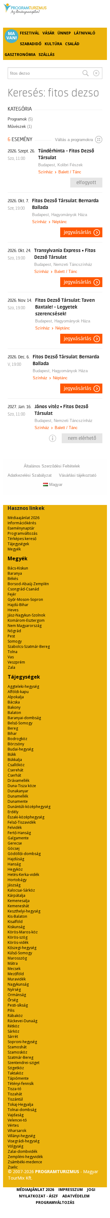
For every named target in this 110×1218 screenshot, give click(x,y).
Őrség (13, 1000)
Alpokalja (16, 697)
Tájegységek (18, 543)
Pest (11, 636)
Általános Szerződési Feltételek (52, 466)
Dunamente (18, 801)
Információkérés (22, 523)
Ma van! (11, 35)
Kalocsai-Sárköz (21, 890)
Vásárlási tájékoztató (77, 475)
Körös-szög (18, 937)
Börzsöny (16, 744)
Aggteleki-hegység (23, 686)
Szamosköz (17, 1052)
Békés (13, 578)
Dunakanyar (18, 791)
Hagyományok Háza (69, 214)
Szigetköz (16, 1067)
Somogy (15, 641)
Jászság (14, 885)
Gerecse (15, 843)
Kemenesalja (19, 900)
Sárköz (13, 1031)
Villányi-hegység (21, 1135)
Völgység (15, 1146)
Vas (11, 657)
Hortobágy (17, 879)
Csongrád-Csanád (23, 589)
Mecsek (14, 968)
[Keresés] (85, 73)
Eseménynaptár (21, 528)
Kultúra (53, 43)
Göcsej (14, 848)
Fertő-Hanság (19, 832)
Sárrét (13, 1036)
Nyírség (14, 989)
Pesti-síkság (18, 1005)
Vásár (48, 33)
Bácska (14, 702)
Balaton (14, 712)
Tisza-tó (14, 1088)
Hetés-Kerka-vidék (23, 874)
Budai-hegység (20, 749)
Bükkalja (15, 759)
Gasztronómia (20, 54)
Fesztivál (29, 33)
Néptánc (59, 221)
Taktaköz (15, 1073)
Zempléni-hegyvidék (25, 1156)
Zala (11, 667)
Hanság (14, 864)
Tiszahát (15, 1094)
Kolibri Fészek (70, 165)
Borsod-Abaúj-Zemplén (28, 583)
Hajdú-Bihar (18, 604)
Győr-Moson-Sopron (25, 599)
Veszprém (16, 662)
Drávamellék (18, 780)
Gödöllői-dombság (24, 853)
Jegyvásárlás (77, 232)
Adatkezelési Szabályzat (30, 475)
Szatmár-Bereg (20, 1057)
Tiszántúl (15, 1099)
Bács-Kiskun (18, 568)
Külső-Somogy (20, 953)
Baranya (15, 573)
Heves (13, 610)
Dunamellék (18, 796)
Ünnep (64, 33)
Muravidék (17, 979)
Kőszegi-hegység (22, 947)
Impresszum (70, 1189)
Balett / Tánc (69, 172)
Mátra (13, 963)
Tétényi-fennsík (21, 1083)
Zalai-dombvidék (22, 1151)
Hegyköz (15, 869)
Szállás (46, 54)
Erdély (13, 811)
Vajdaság (16, 1114)
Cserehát (15, 770)
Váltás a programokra (74, 139)
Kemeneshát (18, 906)
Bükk (12, 754)
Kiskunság (16, 926)
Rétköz (13, 1026)
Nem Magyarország (25, 625)
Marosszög (17, 958)
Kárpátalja (16, 895)
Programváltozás (22, 533)
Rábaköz (15, 1015)
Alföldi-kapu (18, 691)
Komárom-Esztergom (26, 620)
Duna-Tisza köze (22, 785)
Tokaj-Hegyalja (20, 1104)
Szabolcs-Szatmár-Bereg (29, 646)
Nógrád (14, 630)
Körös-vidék (18, 942)
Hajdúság (16, 858)
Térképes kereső (22, 538)
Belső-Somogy (20, 723)
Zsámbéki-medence (25, 1162)
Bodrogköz (17, 738)
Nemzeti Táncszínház (72, 264)
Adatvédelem (76, 1196)
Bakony (14, 707)
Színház (45, 172)
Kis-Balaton (17, 916)
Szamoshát (17, 1047)
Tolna (12, 651)
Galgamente (18, 838)
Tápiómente (18, 1078)
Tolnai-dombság (22, 1109)
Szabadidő (31, 43)
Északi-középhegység (26, 817)
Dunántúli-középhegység (29, 806)
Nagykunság (18, 984)
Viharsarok (17, 1130)
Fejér (12, 594)
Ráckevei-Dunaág (22, 1020)
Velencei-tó (17, 1120)
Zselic (13, 1167)
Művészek (20, 126)
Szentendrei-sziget (23, 1062)
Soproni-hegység (22, 1041)
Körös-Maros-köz (23, 932)
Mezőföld (16, 973)
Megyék (14, 549)
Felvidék (15, 827)
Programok (20, 119)
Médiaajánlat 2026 (23, 517)
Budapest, (47, 165)
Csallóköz (16, 764)
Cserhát (14, 775)
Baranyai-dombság (24, 717)
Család (72, 43)
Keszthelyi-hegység (24, 911)
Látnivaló (84, 33)
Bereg (13, 728)
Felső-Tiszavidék (22, 822)
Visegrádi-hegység (23, 1141)
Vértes (13, 1125)
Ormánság (17, 994)
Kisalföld (15, 921)
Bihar (12, 733)
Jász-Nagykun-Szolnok (26, 615)
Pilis (11, 1010)
